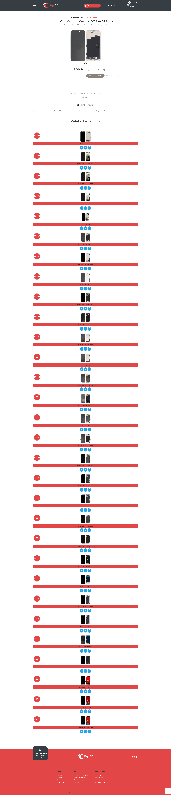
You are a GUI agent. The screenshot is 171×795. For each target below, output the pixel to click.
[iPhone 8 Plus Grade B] (85, 680)
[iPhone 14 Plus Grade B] (85, 338)
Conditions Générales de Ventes (89, 792)
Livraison (60, 777)
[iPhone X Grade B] (85, 660)
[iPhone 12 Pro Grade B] (85, 478)
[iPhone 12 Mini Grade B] (85, 519)
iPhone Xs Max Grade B (85, 606)
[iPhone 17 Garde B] (85, 136)
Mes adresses (99, 777)
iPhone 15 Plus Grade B (85, 264)
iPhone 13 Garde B (85, 425)
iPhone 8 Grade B (85, 707)
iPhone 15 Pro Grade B (85, 244)
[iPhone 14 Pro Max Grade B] (85, 297)
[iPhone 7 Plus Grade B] (85, 720)
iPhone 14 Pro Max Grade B (86, 304)
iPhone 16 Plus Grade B (85, 204)
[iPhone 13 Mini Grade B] (85, 438)
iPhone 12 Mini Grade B (85, 526)
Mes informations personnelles (104, 780)
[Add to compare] (85, 147)
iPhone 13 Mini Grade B (85, 445)
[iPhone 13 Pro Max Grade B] (85, 378)
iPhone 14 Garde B (85, 365)
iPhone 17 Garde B (85, 143)
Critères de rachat (79, 782)
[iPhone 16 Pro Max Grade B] (85, 156)
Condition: (94, 25)
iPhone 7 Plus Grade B (85, 727)
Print (86, 97)
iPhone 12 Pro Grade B (85, 486)
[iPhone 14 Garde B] (85, 358)
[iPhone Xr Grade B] (85, 639)
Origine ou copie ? (79, 780)
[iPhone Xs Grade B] (85, 619)
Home (70, 17)
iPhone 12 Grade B (85, 506)
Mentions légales (102, 792)
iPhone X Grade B (85, 667)
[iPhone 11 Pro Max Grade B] (85, 539)
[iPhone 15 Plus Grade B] (85, 257)
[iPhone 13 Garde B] (85, 418)
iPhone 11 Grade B (85, 586)
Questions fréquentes (81, 775)
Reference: (67, 25)
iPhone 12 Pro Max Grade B (86, 465)
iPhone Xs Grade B (85, 626)
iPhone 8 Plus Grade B (85, 687)
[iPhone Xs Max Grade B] (85, 599)
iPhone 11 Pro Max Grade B (86, 546)
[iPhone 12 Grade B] (85, 499)
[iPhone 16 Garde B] (85, 217)
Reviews (91, 105)
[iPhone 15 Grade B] (85, 277)
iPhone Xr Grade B (85, 647)
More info (80, 105)
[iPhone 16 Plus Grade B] (85, 197)
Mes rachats (98, 775)
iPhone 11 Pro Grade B (85, 566)
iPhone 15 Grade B (85, 284)
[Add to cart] (89, 147)
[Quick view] (81, 147)
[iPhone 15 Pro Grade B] (85, 237)
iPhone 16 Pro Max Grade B (86, 163)
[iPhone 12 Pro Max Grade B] (85, 458)
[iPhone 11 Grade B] (85, 579)
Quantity (72, 74)
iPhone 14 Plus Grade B (85, 345)
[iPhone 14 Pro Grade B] (85, 317)
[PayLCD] (50, 6)
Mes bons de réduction (102, 782)
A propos (60, 775)
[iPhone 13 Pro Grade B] (85, 398)
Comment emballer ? (80, 777)
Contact (59, 780)
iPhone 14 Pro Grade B (85, 325)
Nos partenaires (62, 782)
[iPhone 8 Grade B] (85, 700)
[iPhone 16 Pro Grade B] (85, 177)
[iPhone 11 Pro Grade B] (85, 559)
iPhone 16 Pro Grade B (85, 184)
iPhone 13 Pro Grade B (85, 405)
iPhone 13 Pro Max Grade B (86, 385)
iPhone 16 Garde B (85, 224)
